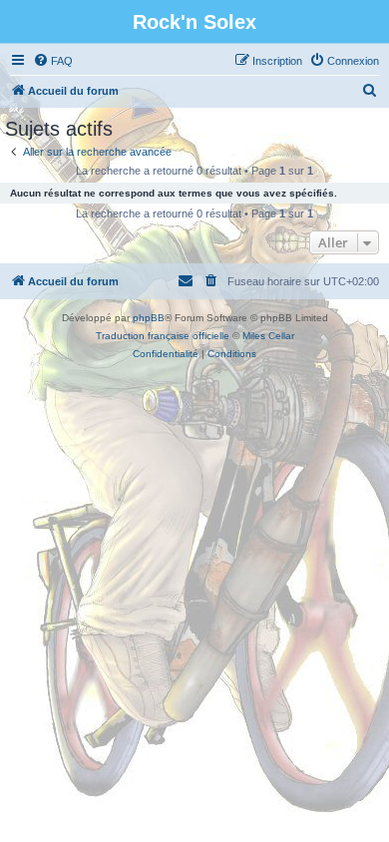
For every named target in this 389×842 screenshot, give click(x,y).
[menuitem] (53, 61)
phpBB (149, 317)
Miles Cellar (268, 335)
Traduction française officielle (162, 335)
